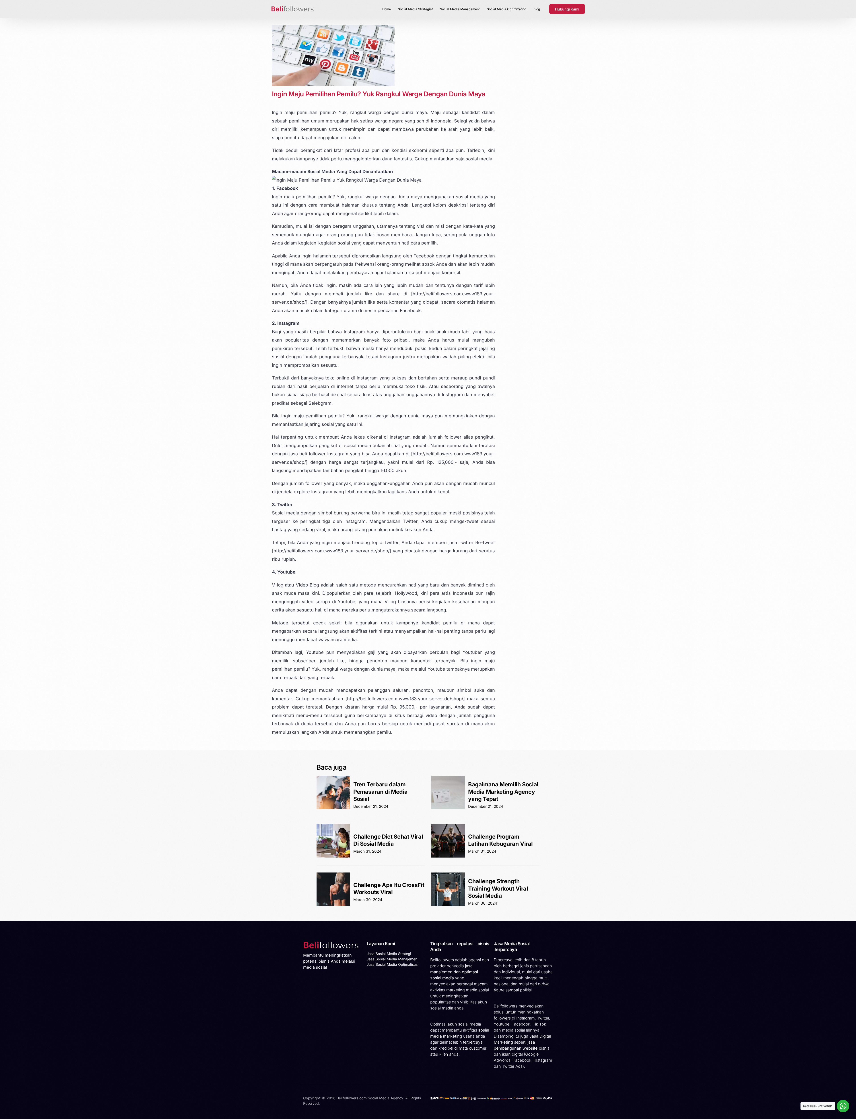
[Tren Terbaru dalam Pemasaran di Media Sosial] (333, 808)
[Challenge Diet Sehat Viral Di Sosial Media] (333, 856)
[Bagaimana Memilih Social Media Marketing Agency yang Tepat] (448, 808)
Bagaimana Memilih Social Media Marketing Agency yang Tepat (503, 791)
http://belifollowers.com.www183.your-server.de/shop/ (332, 550)
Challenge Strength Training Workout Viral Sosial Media (498, 888)
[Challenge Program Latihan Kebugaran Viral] (448, 856)
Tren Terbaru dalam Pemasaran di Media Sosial (380, 791)
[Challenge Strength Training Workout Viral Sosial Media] (448, 904)
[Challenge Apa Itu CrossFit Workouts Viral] (333, 904)
